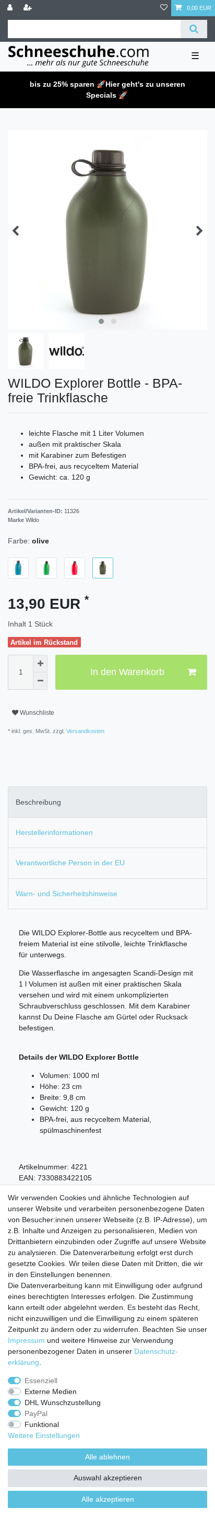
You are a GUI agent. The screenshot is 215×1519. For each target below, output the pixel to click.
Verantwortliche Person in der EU (70, 863)
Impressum (26, 1340)
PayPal (36, 1413)
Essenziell (41, 1380)
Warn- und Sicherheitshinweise (66, 893)
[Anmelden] (11, 8)
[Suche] (194, 29)
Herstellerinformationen (54, 832)
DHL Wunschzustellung (63, 1402)
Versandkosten (84, 731)
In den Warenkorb (127, 672)
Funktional (42, 1424)
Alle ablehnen (107, 1457)
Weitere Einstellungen (44, 1435)
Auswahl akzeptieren (108, 1478)
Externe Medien (51, 1391)
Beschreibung (38, 802)
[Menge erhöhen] (40, 663)
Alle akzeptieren (107, 1499)
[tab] (107, 801)
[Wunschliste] (164, 8)
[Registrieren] (29, 8)
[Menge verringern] (40, 681)
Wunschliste (36, 712)
